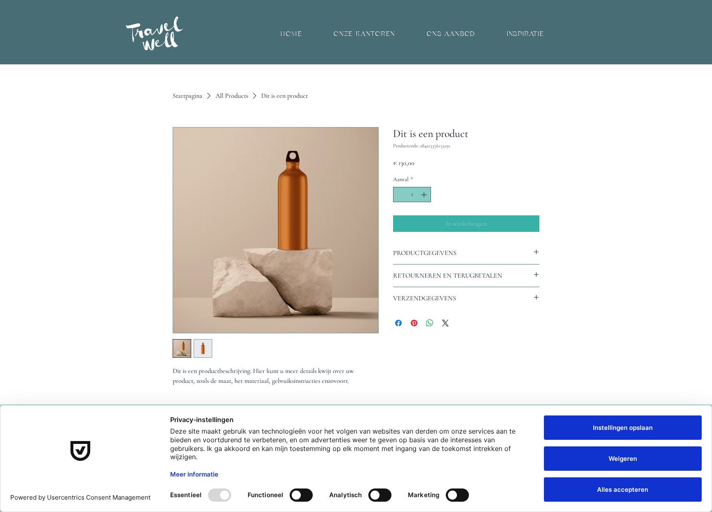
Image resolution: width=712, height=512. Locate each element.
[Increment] (424, 194)
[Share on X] (445, 323)
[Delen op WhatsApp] (430, 323)
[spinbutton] (412, 194)
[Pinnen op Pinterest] (414, 323)
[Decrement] (399, 194)
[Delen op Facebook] (398, 323)
